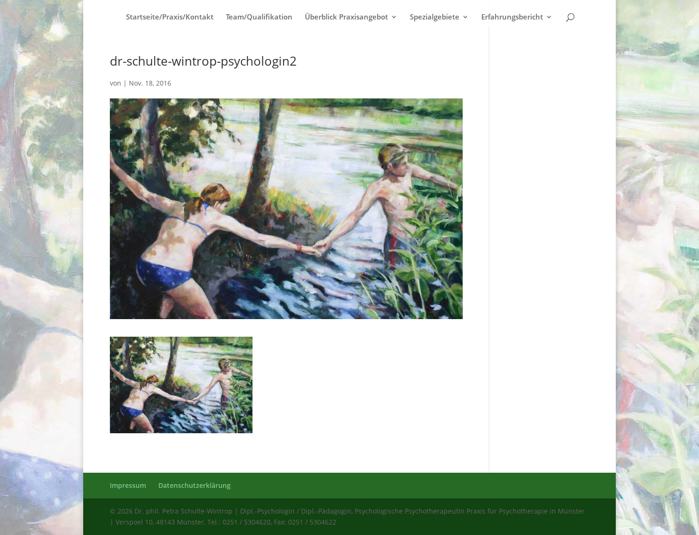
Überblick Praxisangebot (346, 17)
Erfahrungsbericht (512, 17)
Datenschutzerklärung (194, 485)
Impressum (128, 485)
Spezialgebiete (434, 17)
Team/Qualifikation (259, 17)
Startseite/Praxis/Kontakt (170, 17)
